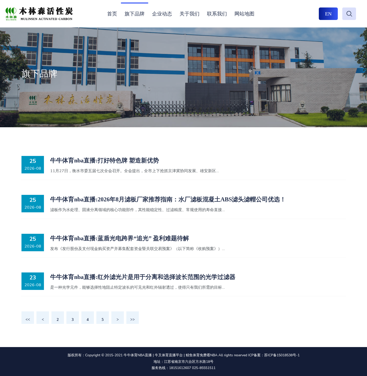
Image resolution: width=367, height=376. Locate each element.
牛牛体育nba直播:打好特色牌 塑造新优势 (104, 160)
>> (132, 319)
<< (27, 319)
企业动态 (162, 13)
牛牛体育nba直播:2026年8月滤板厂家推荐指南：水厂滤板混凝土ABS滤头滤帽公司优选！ (168, 199)
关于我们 (189, 13)
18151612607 (180, 368)
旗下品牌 (135, 13)
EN (328, 13)
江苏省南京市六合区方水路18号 (188, 361)
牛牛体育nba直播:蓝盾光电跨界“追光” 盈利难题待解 (119, 238)
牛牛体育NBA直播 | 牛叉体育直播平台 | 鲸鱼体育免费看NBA (170, 355)
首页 (112, 13)
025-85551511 (203, 368)
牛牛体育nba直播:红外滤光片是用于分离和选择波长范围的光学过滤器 (142, 277)
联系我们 (217, 13)
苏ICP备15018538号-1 (282, 355)
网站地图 (244, 13)
